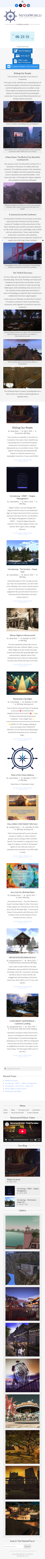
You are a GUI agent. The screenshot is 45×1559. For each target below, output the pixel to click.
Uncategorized (28, 704)
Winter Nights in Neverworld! (22, 635)
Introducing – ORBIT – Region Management (21, 1083)
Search (27, 1546)
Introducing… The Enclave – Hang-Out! (19, 1086)
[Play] (6, 1140)
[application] (22, 1131)
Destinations (19, 433)
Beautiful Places (15, 962)
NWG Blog (27, 433)
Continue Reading (22, 460)
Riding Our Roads (22, 427)
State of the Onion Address (22, 775)
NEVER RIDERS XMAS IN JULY (22, 957)
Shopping (34, 1029)
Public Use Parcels (24, 1029)
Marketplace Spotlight (22, 699)
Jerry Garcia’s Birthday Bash (22, 892)
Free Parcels (14, 1029)
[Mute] (35, 1140)
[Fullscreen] (39, 1140)
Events (20, 897)
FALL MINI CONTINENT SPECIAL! (22, 824)
